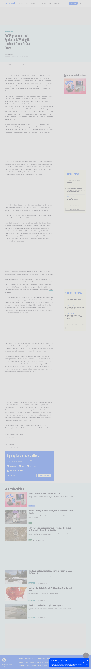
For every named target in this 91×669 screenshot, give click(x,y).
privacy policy (70, 664)
